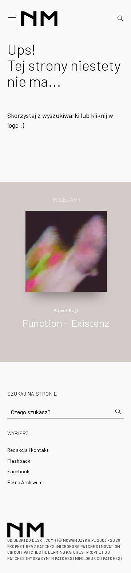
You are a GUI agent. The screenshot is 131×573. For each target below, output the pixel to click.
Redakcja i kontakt (28, 450)
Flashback (18, 461)
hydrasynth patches (49, 558)
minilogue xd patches (97, 558)
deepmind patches (64, 552)
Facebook (18, 471)
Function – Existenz (65, 323)
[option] (65, 277)
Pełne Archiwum (25, 482)
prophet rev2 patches (31, 546)
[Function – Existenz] (66, 250)
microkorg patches (77, 546)
